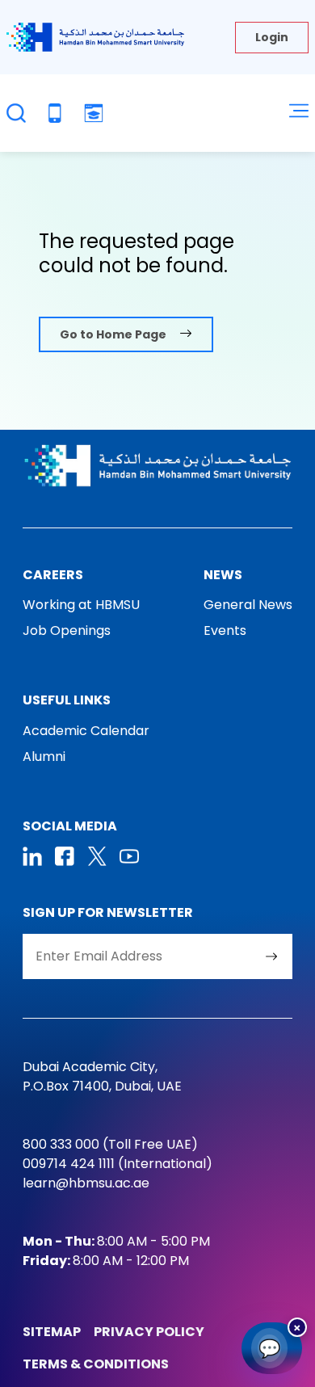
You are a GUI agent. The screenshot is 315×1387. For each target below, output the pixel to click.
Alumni (44, 756)
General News (248, 604)
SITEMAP (52, 1331)
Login (271, 37)
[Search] (16, 113)
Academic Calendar (86, 730)
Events (225, 630)
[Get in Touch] (55, 113)
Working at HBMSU (81, 604)
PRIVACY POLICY (149, 1331)
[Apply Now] (93, 113)
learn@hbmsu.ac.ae (86, 1183)
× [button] (297, 1327)
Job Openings (67, 630)
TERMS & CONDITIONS (96, 1364)
